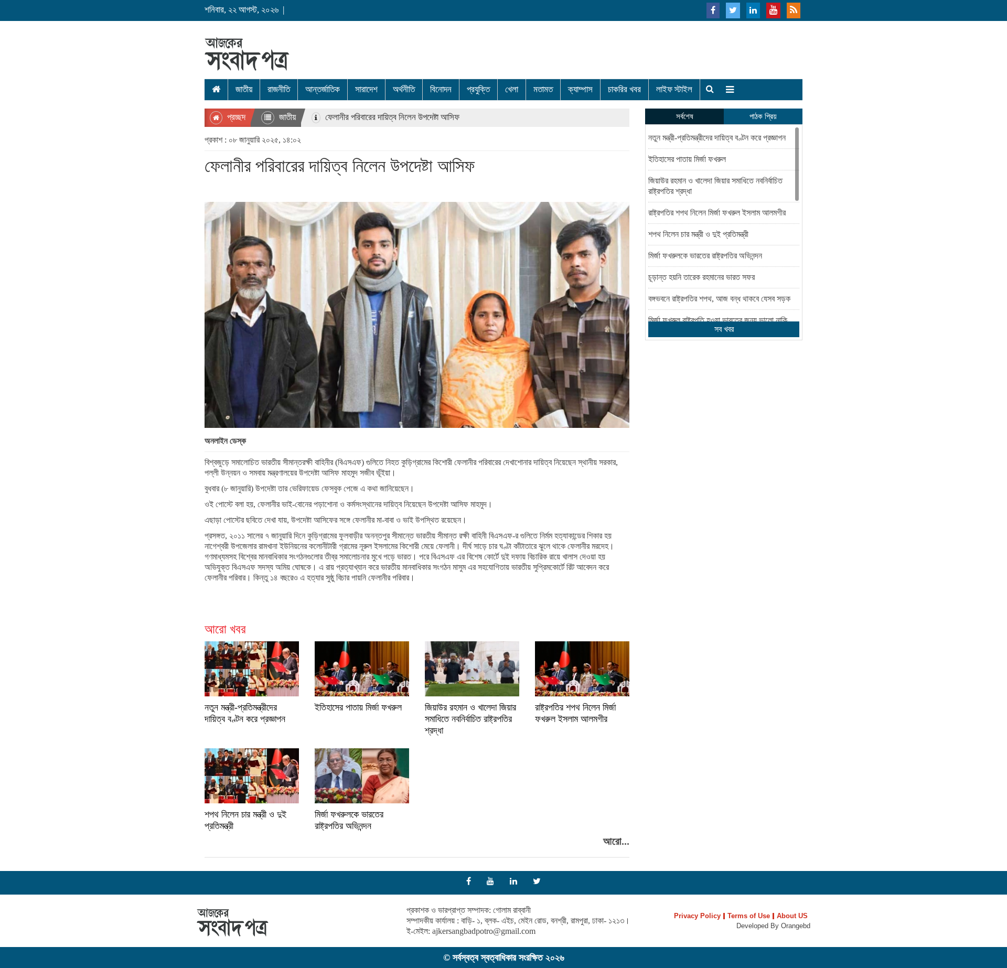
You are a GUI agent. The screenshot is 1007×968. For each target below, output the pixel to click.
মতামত (543, 89)
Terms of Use (748, 916)
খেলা (511, 89)
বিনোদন (441, 89)
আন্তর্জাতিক (322, 89)
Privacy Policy (697, 916)
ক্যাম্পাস (580, 89)
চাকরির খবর (624, 89)
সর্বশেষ (684, 116)
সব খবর (724, 329)
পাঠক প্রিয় (763, 116)
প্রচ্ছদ (235, 117)
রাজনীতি (278, 89)
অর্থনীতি (404, 89)
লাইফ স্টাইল (674, 89)
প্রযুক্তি (478, 89)
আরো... (616, 841)
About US (792, 916)
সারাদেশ (366, 89)
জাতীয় (243, 89)
